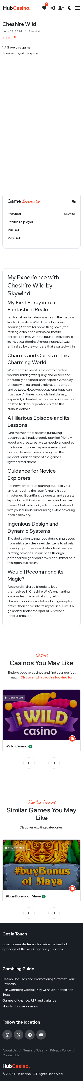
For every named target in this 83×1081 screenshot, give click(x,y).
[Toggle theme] (69, 8)
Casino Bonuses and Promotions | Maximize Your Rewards (38, 981)
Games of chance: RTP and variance (29, 1000)
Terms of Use (33, 1050)
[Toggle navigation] (77, 8)
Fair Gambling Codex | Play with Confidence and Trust (37, 992)
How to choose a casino (20, 1006)
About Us (9, 1050)
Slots (6, 38)
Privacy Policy (60, 1050)
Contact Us (11, 1055)
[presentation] (29, 763)
